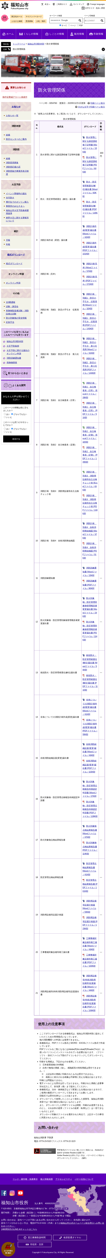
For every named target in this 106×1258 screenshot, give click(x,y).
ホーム (10, 34)
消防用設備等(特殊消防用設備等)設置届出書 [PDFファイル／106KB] (89, 1003)
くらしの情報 (30, 34)
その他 (16, 293)
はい (8, 414)
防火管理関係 (19, 49)
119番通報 (10, 302)
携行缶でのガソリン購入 (17, 202)
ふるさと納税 (16, 21)
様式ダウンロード (16, 255)
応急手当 (10, 322)
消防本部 (16, 126)
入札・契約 (40, 21)
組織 (8, 135)
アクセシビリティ (63, 1179)
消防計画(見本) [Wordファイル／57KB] (90, 267)
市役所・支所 (36, 1244)
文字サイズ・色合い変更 (95, 8)
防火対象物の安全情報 (16, 318)
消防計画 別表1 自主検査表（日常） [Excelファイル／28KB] (90, 390)
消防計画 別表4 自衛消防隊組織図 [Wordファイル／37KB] (90, 530)
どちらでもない (20, 414)
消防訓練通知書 (14, 358)
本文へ (47, 4)
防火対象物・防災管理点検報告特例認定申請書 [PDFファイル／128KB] (90, 809)
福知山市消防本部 (36, 44)
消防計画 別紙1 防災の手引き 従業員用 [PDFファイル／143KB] (90, 321)
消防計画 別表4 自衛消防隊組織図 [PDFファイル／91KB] (90, 550)
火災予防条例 (13, 346)
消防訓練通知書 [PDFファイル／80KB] (89, 584)
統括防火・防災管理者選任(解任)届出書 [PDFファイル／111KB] (90, 682)
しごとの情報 (56, 34)
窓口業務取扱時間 (37, 1237)
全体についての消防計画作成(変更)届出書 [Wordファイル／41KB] (90, 707)
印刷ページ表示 (97, 103)
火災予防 (16, 184)
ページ (73, 25)
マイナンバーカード (34, 16)
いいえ (9, 417)
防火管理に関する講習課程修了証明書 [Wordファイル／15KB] (90, 144)
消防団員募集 (12, 162)
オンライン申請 (16, 274)
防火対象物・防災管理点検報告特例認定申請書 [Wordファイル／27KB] (90, 788)
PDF (81, 25)
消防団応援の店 (13, 167)
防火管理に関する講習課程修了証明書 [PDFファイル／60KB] (90, 164)
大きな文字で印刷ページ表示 (91, 107)
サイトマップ (78, 4)
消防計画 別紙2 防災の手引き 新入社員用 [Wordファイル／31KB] (90, 345)
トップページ (19, 44)
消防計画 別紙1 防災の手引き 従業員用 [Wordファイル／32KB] (90, 301)
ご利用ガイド (61, 4)
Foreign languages (97, 4)
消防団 (16, 149)
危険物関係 (12, 362)
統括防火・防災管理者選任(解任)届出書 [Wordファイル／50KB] (90, 662)
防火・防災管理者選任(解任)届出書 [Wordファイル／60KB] (90, 189)
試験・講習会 (12, 306)
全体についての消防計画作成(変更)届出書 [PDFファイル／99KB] (90, 727)
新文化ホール (16, 16)
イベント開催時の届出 (16, 193)
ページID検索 (89, 16)
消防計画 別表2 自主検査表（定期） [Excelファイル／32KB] (90, 434)
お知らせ (16, 106)
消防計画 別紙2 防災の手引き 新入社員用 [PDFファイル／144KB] (90, 365)
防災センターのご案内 (16, 139)
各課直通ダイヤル (72, 1237)
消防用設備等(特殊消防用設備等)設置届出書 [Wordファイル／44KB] (90, 983)
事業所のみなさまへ (15, 206)
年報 (8, 244)
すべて (64, 25)
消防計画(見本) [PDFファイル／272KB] (90, 280)
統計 (16, 231)
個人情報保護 (46, 1179)
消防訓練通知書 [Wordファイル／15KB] (90, 571)
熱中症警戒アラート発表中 (14, 97)
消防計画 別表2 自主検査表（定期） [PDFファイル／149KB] (90, 454)
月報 (8, 240)
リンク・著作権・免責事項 (25, 1179)
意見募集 (29, 21)
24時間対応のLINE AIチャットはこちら (19, 1229)
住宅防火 (10, 197)
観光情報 (79, 34)
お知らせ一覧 (12, 115)
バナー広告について (84, 1179)
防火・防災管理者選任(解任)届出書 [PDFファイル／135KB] (90, 209)
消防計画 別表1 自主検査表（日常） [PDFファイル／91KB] (90, 410)
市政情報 (98, 34)
